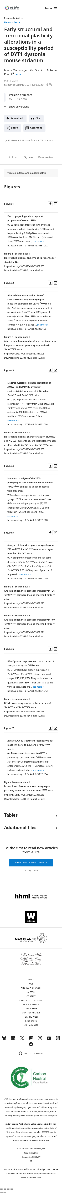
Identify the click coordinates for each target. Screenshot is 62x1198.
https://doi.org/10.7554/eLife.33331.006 (27, 424)
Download (17, 119)
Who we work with (31, 988)
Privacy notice (31, 870)
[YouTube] (48, 1040)
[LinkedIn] (13, 1040)
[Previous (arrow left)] (1, 1192)
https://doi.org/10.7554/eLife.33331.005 (24, 353)
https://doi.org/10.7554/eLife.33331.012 (27, 691)
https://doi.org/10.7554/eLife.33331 (24, 85)
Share (14, 128)
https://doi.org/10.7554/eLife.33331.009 (27, 578)
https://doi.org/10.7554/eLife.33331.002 (27, 245)
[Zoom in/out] (11, 1189)
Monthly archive (31, 1012)
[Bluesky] (4, 1040)
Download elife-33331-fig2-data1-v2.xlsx (24, 357)
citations (47, 140)
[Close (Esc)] (1, 1189)
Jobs (31, 983)
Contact (31, 996)
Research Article (13, 18)
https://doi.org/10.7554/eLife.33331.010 (24, 603)
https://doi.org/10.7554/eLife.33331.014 (27, 774)
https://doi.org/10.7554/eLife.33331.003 (24, 266)
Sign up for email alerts (31, 862)
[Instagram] (40, 1040)
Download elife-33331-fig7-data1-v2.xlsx (24, 799)
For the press (31, 1017)
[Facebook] (31, 1046)
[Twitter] (22, 1040)
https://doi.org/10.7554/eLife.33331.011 (24, 632)
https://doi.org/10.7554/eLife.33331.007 (24, 449)
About (31, 979)
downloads (29, 140)
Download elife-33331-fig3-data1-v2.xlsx (24, 453)
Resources (31, 1021)
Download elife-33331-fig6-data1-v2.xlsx (24, 715)
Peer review (46, 157)
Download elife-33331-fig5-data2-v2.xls (23, 636)
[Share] (4, 1189)
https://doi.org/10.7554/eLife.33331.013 (24, 711)
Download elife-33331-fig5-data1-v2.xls (23, 607)
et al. (19, 74)
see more (37, 241)
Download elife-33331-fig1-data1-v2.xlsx (24, 270)
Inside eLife (31, 1008)
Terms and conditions (31, 1000)
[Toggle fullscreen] (8, 1189)
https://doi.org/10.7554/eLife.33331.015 (24, 794)
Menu (48, 9)
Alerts (31, 992)
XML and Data (31, 1025)
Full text (13, 157)
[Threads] (57, 1040)
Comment (37, 129)
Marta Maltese (13, 70)
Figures (28, 157)
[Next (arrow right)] (4, 1192)
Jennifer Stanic (33, 70)
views (10, 140)
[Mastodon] (31, 1040)
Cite (37, 119)
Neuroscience (12, 23)
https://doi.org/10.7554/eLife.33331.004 (27, 329)
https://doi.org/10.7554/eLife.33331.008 (27, 520)
